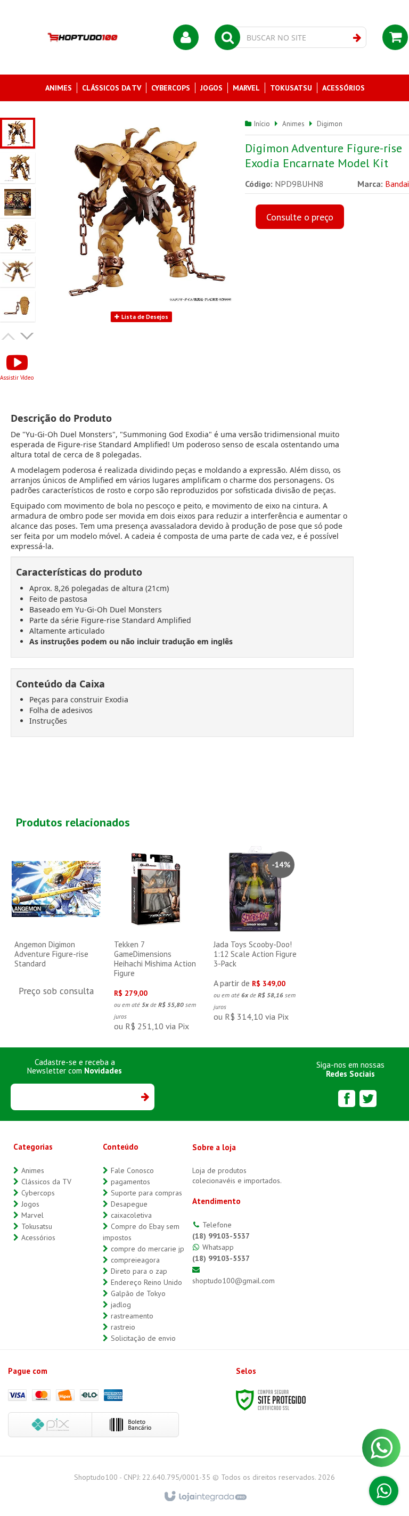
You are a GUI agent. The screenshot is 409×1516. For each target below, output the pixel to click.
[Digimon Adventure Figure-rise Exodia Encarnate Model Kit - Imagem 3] (17, 202)
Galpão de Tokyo (138, 1293)
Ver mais (56, 945)
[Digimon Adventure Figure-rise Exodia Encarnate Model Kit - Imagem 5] (17, 271)
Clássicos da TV (46, 1181)
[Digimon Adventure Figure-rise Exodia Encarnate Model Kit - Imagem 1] (17, 133)
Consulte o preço (299, 217)
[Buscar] (357, 37)
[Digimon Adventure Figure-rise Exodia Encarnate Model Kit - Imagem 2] (17, 167)
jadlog (121, 1304)
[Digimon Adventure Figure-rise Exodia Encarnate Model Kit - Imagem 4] (17, 237)
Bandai (397, 183)
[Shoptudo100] (82, 37)
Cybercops (38, 1193)
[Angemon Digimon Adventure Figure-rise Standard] (56, 928)
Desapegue (129, 1204)
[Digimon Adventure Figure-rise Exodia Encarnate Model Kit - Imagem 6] (17, 306)
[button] (17, 366)
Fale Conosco (132, 1170)
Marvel (32, 1215)
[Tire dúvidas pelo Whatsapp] (383, 1490)
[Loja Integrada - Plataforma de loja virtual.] (204, 1497)
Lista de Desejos (144, 317)
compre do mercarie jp (147, 1248)
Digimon (329, 123)
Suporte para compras (146, 1193)
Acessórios (38, 1237)
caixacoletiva (131, 1215)
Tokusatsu (36, 1226)
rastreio (123, 1327)
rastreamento (132, 1316)
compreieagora (135, 1260)
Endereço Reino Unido (146, 1282)
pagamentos (130, 1181)
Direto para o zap (139, 1271)
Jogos (30, 1204)
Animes (293, 123)
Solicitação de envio (143, 1338)
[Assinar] (144, 1097)
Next (28, 335)
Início (262, 123)
